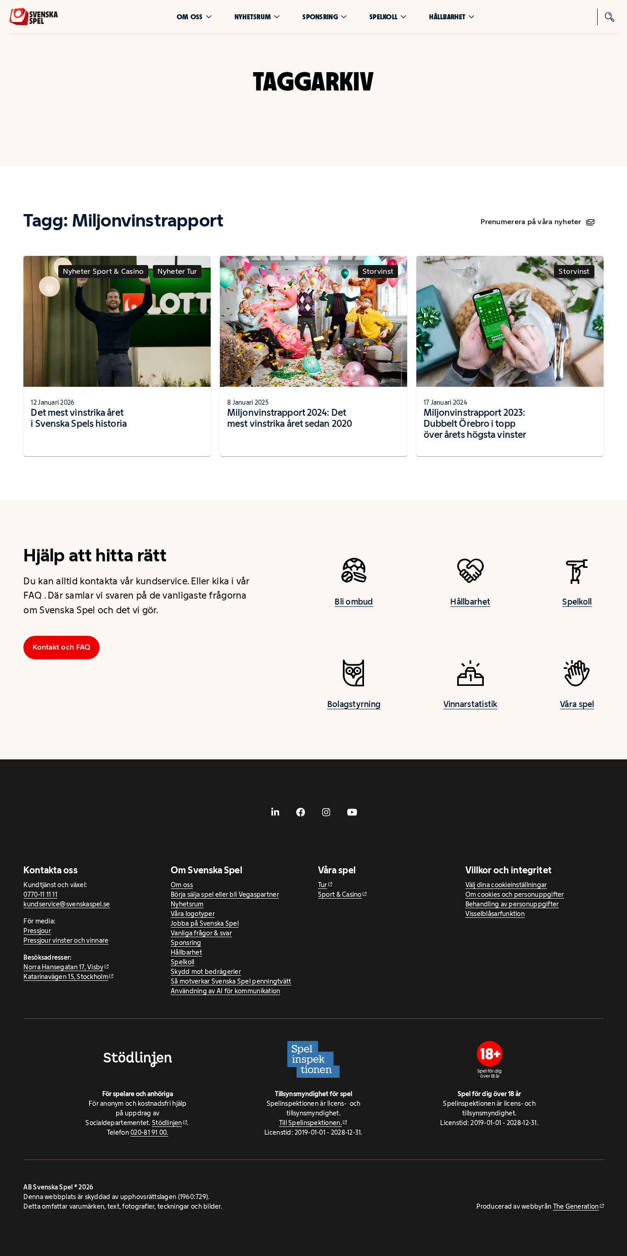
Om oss (190, 16)
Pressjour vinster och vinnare (65, 940)
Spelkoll (383, 16)
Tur (322, 885)
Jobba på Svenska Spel (205, 923)
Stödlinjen (167, 1123)
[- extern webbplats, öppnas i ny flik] (275, 812)
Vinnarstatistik (470, 704)
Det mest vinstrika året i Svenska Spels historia (78, 418)
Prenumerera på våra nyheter (531, 221)
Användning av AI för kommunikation (225, 991)
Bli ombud (354, 602)
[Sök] (609, 17)
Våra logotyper (193, 914)
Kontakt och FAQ (61, 647)
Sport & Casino (340, 894)
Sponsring (319, 16)
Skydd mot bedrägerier (206, 971)
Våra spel (577, 704)
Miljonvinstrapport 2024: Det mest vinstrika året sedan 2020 (289, 418)
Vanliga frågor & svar (201, 933)
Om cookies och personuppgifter (514, 894)
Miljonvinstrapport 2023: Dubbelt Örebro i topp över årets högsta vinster (475, 423)
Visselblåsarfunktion (495, 914)
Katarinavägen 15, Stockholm (65, 977)
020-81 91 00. (149, 1132)
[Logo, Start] (33, 16)
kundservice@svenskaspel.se (66, 904)
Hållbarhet (447, 16)
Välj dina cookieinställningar (506, 885)
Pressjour (36, 931)
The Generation (576, 1206)
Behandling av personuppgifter (512, 904)
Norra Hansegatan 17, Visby (63, 967)
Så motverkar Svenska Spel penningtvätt (231, 981)
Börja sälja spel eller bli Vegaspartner (225, 894)
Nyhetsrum (253, 16)
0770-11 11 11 (40, 894)
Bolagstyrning (354, 704)
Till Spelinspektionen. (310, 1123)
